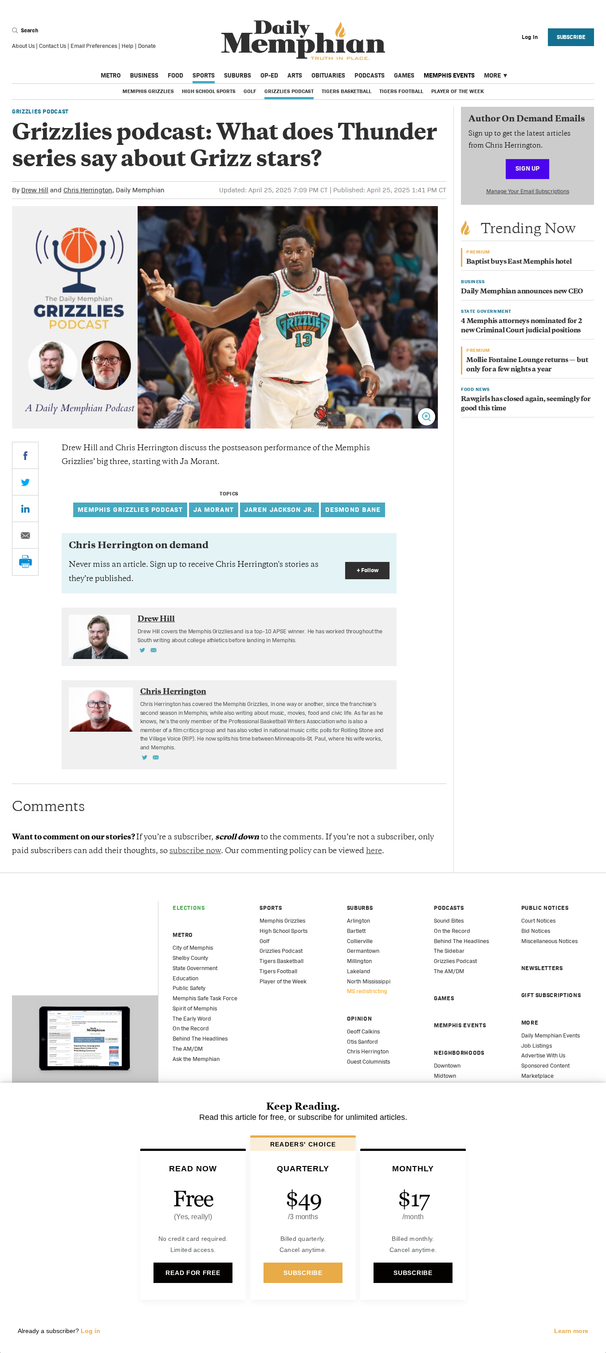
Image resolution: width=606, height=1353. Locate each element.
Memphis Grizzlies (148, 91)
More (492, 75)
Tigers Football (401, 91)
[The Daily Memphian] (303, 40)
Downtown (447, 1065)
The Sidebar (449, 950)
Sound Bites (449, 920)
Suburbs (237, 75)
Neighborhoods (459, 1052)
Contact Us (52, 46)
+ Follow (367, 570)
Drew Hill (34, 190)
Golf (250, 91)
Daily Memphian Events (550, 1035)
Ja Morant (213, 509)
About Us (23, 46)
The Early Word (192, 1018)
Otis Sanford (362, 1041)
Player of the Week (457, 91)
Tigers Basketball (346, 91)
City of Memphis (193, 947)
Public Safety (189, 988)
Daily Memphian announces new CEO (522, 292)
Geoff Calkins (363, 1031)
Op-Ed (269, 75)
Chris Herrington (87, 190)
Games (404, 75)
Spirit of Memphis (195, 1008)
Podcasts (369, 75)
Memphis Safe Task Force (205, 998)
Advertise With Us (543, 1055)
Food (175, 75)
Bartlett (356, 931)
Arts (294, 75)
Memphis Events (449, 75)
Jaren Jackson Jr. (279, 509)
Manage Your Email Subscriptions (527, 191)
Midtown (445, 1075)
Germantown (363, 950)
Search (29, 30)
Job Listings (536, 1045)
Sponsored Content (545, 1065)
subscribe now (195, 851)
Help (128, 46)
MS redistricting (367, 991)
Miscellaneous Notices (549, 941)
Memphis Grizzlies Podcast (130, 509)
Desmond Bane (353, 509)
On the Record (191, 1028)
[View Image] (426, 416)
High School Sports (209, 91)
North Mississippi (368, 981)
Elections (189, 908)
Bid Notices (535, 931)
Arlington (358, 920)
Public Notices (545, 908)
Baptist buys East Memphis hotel (519, 262)
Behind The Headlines (200, 1038)
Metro (111, 75)
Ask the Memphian (196, 1059)
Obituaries (328, 75)
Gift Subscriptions (551, 995)
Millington (359, 961)
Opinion (359, 1018)
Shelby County (190, 958)
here (374, 851)
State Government (195, 968)
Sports (204, 75)
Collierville (360, 941)
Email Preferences (94, 46)
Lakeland (358, 971)
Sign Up (527, 168)
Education (185, 978)
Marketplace (537, 1075)
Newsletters (542, 968)
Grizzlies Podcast (289, 91)
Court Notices (538, 920)
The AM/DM (188, 1048)
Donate (147, 46)
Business (144, 75)
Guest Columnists (368, 1061)
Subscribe (571, 37)
